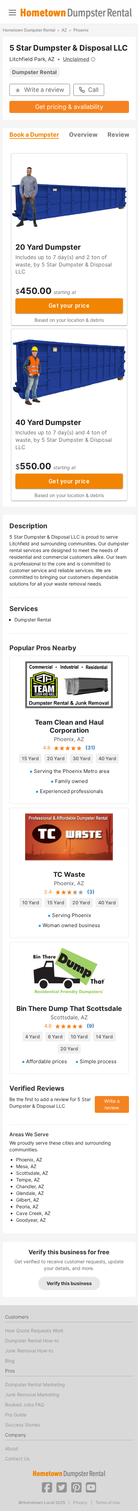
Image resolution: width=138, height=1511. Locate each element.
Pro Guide (15, 1414)
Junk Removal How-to (29, 1350)
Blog (10, 1361)
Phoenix (80, 30)
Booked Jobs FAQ (24, 1404)
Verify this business (69, 1283)
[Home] (76, 13)
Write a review (44, 89)
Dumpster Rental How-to (32, 1340)
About (11, 1448)
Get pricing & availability (69, 106)
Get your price (69, 305)
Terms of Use (107, 1502)
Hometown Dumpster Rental (29, 30)
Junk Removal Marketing (32, 1394)
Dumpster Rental (34, 72)
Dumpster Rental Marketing (35, 1384)
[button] (47, 1487)
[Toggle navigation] (12, 12)
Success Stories (22, 1425)
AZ (64, 30)
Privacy (80, 1502)
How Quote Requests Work (34, 1330)
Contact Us (17, 1458)
